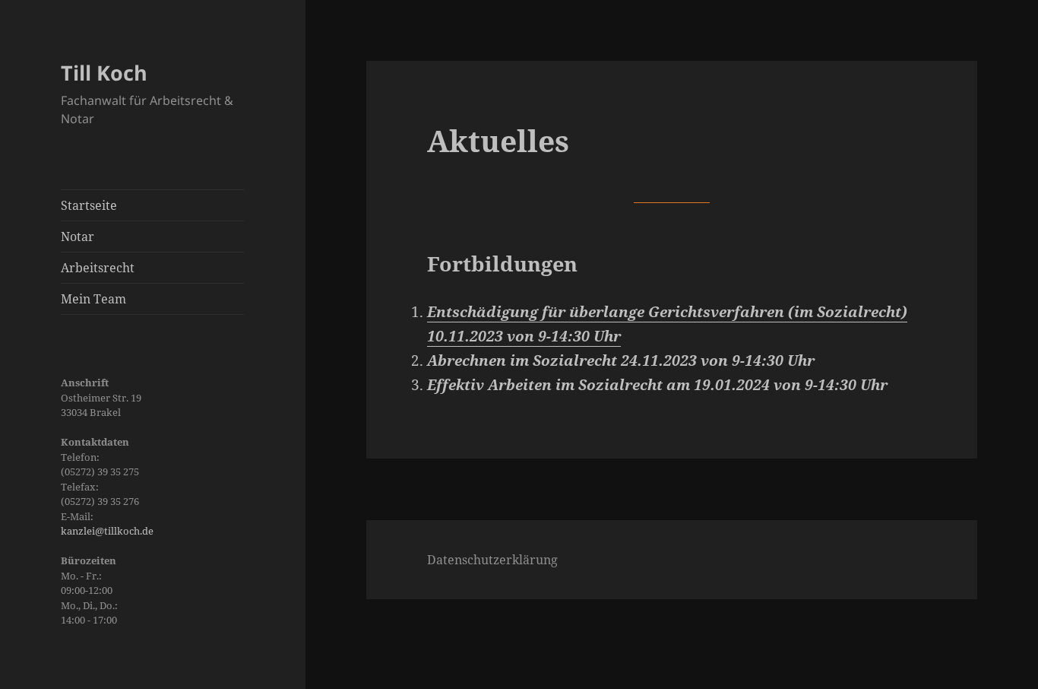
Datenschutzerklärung (492, 559)
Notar (77, 236)
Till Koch (104, 73)
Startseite (89, 205)
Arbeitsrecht (97, 267)
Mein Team (93, 299)
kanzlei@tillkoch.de (107, 531)
